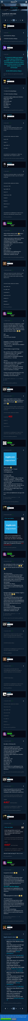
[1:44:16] (19, 971)
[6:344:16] (19, 955)
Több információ (17, 969)
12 (11, 20)
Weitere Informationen (5, 1019)
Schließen (14, 1019)
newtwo (16, 378)
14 (16, 20)
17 (20, 20)
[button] (2, 2)
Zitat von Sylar (8, 827)
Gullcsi (17, 497)
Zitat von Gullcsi (9, 518)
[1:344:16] (19, 986)
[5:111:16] (19, 940)
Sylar (5, 15)
